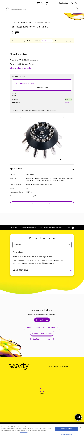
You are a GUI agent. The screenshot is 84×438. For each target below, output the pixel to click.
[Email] (17, 34)
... (11, 23)
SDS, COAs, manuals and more (51, 228)
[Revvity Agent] (78, 417)
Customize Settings (66, 434)
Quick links (14, 227)
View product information (21, 68)
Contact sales (42, 320)
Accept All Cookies (66, 428)
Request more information (42, 204)
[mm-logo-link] (42, 3)
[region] (42, 431)
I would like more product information (42, 327)
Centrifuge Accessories (26, 22)
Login (67, 102)
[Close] (80, 427)
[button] (72, 3)
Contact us (63, 3)
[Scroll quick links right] (71, 227)
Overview (17, 245)
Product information (29, 228)
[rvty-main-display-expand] (61, 158)
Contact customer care (42, 333)
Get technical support (42, 339)
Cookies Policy (24, 432)
